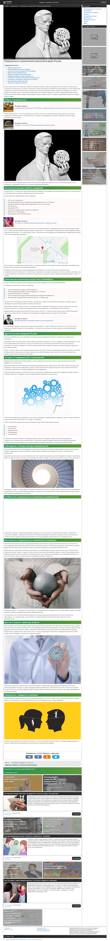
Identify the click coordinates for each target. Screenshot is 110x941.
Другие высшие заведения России (17, 72)
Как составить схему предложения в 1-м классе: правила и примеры (30, 880)
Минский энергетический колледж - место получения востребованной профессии (12, 917)
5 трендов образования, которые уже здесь (15, 779)
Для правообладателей (43, 930)
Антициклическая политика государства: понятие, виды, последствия (31, 794)
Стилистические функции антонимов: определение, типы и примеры (15, 822)
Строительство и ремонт (91, 12)
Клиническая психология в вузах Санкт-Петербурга (22, 71)
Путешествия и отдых (90, 16)
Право (85, 23)
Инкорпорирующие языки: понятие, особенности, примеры (27, 836)
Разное (86, 21)
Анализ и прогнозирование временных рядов (53, 866)
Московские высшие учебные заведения (19, 69)
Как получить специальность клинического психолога (23, 79)
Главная (41, 2)
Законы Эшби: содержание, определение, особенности (51, 780)
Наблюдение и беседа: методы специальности (20, 76)
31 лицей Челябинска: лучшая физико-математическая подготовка (55, 822)
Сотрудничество (41, 928)
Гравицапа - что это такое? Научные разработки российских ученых (35, 125)
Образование (7, 789)
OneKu (9, 2)
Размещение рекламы (43, 929)
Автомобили (87, 11)
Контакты (55, 2)
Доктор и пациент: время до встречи (18, 81)
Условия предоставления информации (15, 939)
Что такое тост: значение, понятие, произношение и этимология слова (35, 223)
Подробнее (76, 814)
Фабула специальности (14, 67)
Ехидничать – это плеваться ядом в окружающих (13, 866)
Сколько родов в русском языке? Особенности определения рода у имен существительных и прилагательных (48, 108)
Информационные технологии (93, 9)
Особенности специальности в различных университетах (23, 77)
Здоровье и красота (89, 19)
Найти (104, 2)
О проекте (48, 2)
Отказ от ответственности (34, 939)
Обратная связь (8, 929)
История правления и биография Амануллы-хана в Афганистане (34, 320)
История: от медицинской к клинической (19, 74)
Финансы (86, 14)
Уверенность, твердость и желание (17, 83)
